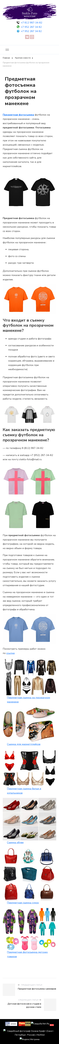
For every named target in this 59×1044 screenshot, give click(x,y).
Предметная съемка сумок (23, 902)
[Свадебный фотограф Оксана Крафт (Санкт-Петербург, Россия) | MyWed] (29, 1031)
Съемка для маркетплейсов (23, 744)
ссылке (10, 653)
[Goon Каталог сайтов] (11, 1023)
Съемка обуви (15, 842)
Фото (52, 1025)
